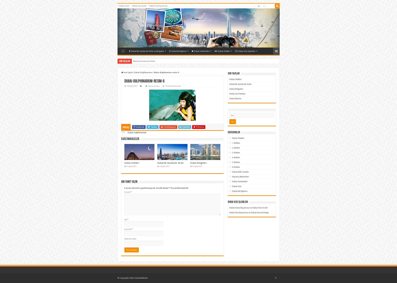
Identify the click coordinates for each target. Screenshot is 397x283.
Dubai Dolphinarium (143, 72)
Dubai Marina (235, 98)
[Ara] (277, 6)
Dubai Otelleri (224, 51)
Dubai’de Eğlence (179, 51)
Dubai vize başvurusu (158, 6)
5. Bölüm (236, 162)
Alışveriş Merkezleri (240, 177)
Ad (126, 219)
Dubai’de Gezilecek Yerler (144, 61)
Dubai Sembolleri (202, 51)
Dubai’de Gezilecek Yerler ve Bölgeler (147, 51)
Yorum (128, 192)
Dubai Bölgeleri (198, 163)
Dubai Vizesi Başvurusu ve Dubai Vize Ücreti (248, 208)
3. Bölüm (236, 152)
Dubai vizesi (124, 6)
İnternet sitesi (130, 239)
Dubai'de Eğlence (239, 191)
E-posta (128, 229)
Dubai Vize (236, 186)
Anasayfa (123, 51)
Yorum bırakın (154, 86)
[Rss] (259, 6)
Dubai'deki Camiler (240, 172)
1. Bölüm (236, 143)
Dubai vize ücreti (139, 6)
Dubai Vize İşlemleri (246, 51)
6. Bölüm (236, 167)
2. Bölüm (236, 148)
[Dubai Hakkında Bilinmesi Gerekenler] (199, 28)
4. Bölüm (236, 157)
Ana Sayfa (127, 72)
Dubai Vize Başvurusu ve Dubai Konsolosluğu (249, 212)
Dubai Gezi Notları (237, 94)
